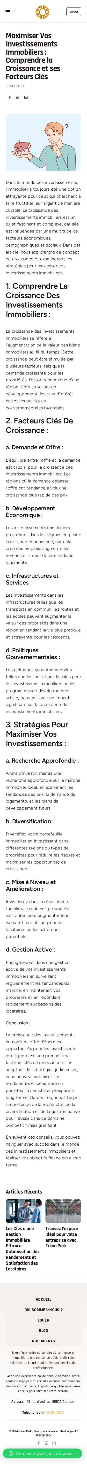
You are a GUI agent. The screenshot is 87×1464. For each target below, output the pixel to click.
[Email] (26, 97)
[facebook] (38, 1443)
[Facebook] (10, 97)
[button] (10, 1236)
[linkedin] (53, 1443)
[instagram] (46, 1443)
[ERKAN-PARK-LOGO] (42, 7)
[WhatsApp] (18, 97)
